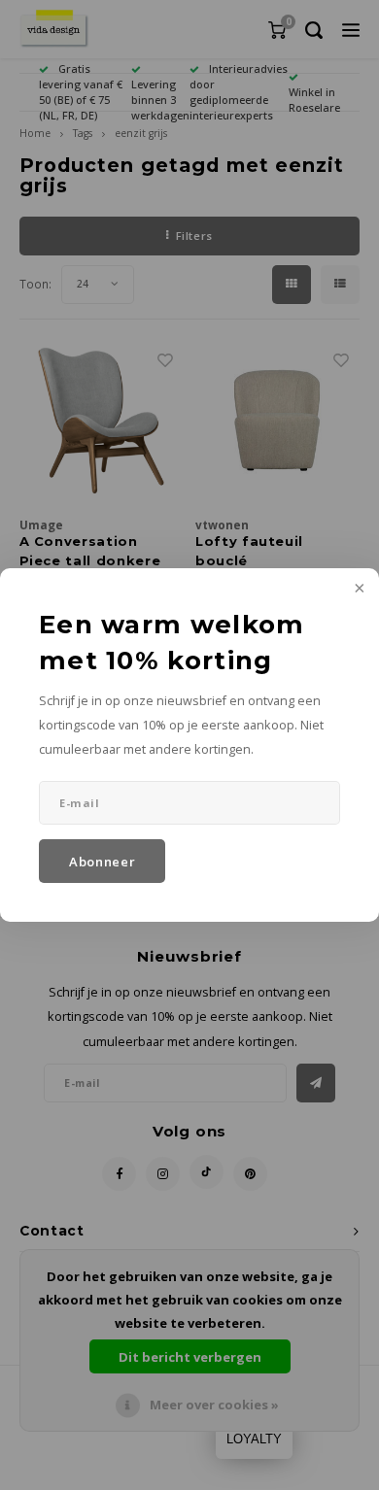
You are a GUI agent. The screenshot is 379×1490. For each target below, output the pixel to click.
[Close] (357, 589)
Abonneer (102, 861)
